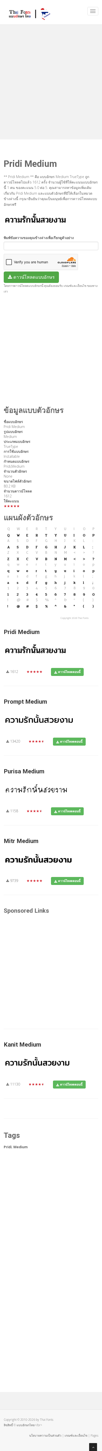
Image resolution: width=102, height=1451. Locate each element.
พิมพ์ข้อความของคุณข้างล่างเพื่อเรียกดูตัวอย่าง (39, 237)
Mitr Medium (21, 841)
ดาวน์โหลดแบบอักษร (33, 277)
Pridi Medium (22, 632)
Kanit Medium (22, 1044)
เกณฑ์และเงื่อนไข (76, 1435)
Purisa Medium (24, 771)
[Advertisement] (51, 81)
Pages (94, 1435)
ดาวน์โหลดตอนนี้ (69, 672)
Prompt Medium (25, 701)
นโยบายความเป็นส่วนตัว (45, 1435)
